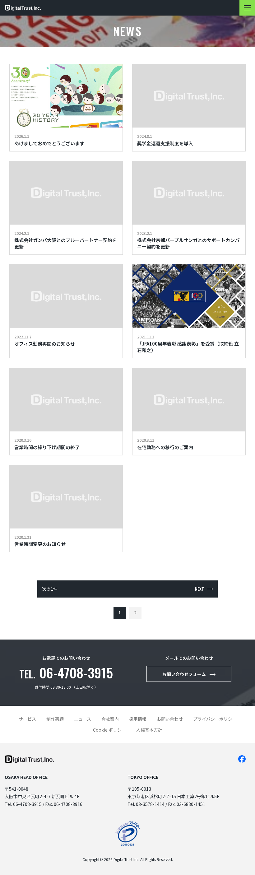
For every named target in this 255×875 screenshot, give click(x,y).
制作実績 (55, 719)
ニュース (82, 719)
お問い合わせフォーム (184, 674)
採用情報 (137, 719)
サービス (27, 719)
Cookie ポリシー (109, 730)
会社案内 (110, 719)
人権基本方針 (149, 730)
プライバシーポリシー (215, 719)
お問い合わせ (170, 719)
